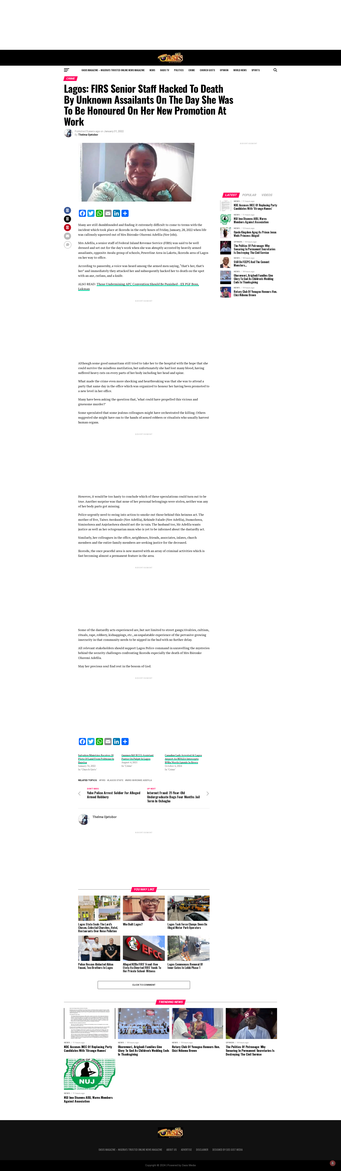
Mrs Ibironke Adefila (139, 780)
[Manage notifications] (332, 1163)
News (152, 70)
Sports (255, 70)
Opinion (224, 70)
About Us (171, 1149)
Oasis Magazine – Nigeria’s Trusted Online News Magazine (113, 70)
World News (240, 70)
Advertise (186, 1149)
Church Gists (207, 70)
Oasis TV (164, 70)
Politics (178, 70)
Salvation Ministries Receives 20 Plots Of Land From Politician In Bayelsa (96, 758)
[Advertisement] (170, 25)
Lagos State (116, 780)
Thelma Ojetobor (88, 134)
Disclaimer (202, 1149)
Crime (191, 70)
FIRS (103, 780)
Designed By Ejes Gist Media (227, 1149)
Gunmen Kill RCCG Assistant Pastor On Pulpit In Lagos (137, 756)
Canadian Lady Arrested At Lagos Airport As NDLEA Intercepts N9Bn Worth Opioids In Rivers (183, 758)
